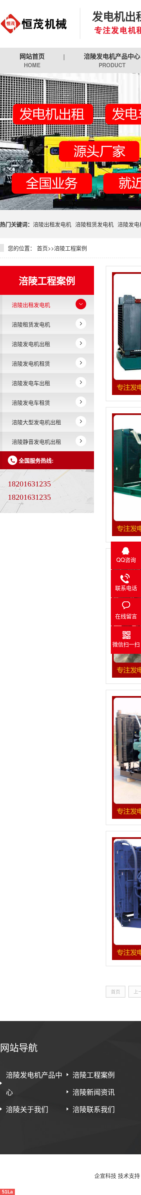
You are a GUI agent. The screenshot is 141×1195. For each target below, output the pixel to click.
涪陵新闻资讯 (93, 1092)
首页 (42, 248)
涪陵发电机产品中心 (34, 1083)
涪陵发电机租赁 (31, 363)
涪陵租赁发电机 (94, 224)
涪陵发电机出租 (31, 344)
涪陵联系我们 (93, 1109)
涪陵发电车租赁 (31, 402)
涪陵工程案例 (70, 248)
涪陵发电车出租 (31, 383)
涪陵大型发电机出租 (36, 422)
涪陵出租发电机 (52, 224)
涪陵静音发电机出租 (36, 441)
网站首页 (32, 60)
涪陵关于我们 (27, 1109)
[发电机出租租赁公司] (34, 24)
